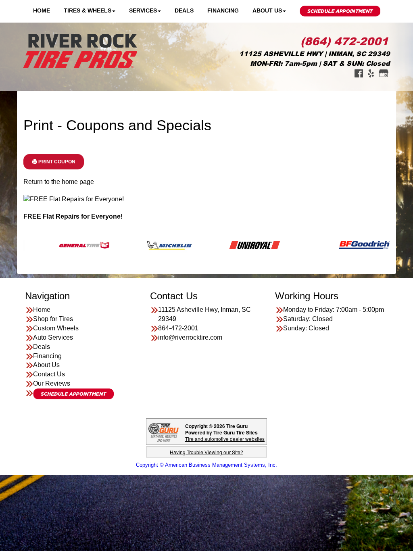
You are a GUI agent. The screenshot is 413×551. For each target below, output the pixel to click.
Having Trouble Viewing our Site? (206, 452)
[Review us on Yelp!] (371, 72)
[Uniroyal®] (236, 244)
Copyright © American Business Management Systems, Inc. (206, 465)
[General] (66, 244)
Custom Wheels (56, 328)
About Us (267, 10)
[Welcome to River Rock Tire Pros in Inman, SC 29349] (80, 50)
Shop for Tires (53, 318)
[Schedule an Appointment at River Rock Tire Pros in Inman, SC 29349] (73, 393)
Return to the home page (58, 181)
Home (41, 10)
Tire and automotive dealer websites (225, 435)
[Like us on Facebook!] (359, 72)
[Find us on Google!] (383, 72)
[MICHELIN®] (151, 244)
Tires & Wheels (87, 10)
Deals (184, 10)
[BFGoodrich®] (345, 244)
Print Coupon (56, 162)
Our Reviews (51, 383)
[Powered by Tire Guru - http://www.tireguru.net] (163, 431)
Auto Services (53, 337)
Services (143, 10)
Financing (223, 10)
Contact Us (49, 374)
